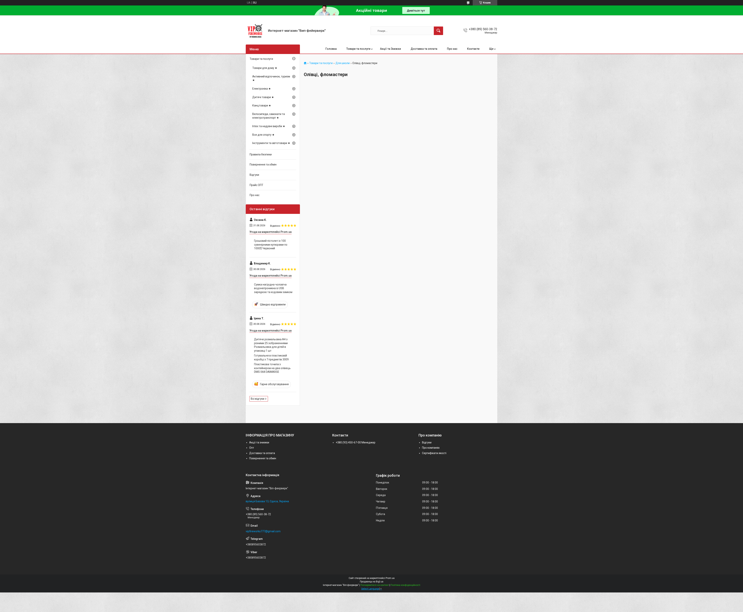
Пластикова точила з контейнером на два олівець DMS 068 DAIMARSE (272, 368)
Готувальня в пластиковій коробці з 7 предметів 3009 (271, 357)
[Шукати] (438, 31)
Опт (251, 447)
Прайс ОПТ (256, 185)
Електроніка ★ (261, 88)
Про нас (452, 48)
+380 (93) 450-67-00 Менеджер (355, 442)
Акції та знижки (259, 442)
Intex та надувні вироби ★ (268, 126)
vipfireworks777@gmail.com (263, 531)
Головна (331, 48)
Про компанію (431, 447)
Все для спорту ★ (263, 134)
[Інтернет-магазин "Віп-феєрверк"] (255, 30)
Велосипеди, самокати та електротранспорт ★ (268, 115)
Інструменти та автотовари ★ (271, 143)
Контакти (473, 48)
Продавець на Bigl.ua (371, 581)
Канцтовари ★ (261, 105)
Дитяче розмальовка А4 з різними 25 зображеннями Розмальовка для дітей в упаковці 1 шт (271, 345)
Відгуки (254, 174)
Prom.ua (390, 578)
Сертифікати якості (434, 453)
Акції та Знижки (390, 48)
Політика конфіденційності (405, 585)
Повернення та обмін (263, 164)
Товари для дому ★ (264, 67)
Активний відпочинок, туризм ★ (271, 78)
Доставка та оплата (424, 48)
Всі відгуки (257, 398)
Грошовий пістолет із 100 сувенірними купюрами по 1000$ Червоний (270, 244)
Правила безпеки (261, 154)
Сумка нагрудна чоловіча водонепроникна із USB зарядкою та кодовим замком (273, 288)
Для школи (343, 63)
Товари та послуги (358, 48)
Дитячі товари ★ (263, 97)
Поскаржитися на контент (374, 585)
